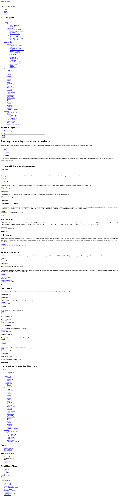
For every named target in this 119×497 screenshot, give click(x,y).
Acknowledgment (8, 486)
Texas (8, 100)
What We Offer (8, 42)
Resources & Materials (16, 37)
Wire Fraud (13, 26)
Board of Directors (12, 112)
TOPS (12, 66)
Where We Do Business (13, 124)
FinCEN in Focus (14, 25)
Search (2, 133)
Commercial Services (15, 53)
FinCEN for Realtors (15, 39)
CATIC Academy (14, 57)
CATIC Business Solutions (17, 50)
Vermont (9, 102)
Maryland (9, 83)
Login (5, 11)
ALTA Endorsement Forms (11, 487)
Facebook (6, 472)
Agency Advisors (14, 47)
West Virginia (10, 106)
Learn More (4, 211)
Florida (9, 74)
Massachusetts (10, 84)
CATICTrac (13, 60)
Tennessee (9, 99)
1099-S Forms (7, 495)
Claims (5, 9)
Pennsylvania (10, 95)
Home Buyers (7, 152)
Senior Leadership (11, 119)
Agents (9, 23)
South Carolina (11, 98)
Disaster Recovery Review (17, 63)
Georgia (9, 76)
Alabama (9, 70)
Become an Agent (5, 162)
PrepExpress (13, 64)
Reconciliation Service (6, 280)
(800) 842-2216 (8, 450)
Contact (6, 462)
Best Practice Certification (7, 281)
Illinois (9, 77)
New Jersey (10, 89)
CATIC (2, 2)
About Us (6, 111)
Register (6, 12)
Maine (8, 82)
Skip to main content (6, 1)
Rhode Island (10, 96)
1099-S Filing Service (16, 45)
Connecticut (10, 71)
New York (9, 90)
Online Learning (8, 489)
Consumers (10, 28)
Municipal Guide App (16, 61)
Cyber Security (8, 483)
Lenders (9, 41)
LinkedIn (6, 469)
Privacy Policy (7, 459)
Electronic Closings (9, 484)
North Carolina (11, 92)
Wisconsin (9, 108)
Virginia (9, 103)
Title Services (13, 54)
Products (9, 55)
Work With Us (7, 22)
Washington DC (11, 105)
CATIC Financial (11, 115)
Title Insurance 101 (15, 34)
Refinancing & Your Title (16, 31)
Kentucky (9, 80)
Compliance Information (10, 493)
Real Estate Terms (15, 32)
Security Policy (8, 461)
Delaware (9, 73)
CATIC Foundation (12, 118)
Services (9, 44)
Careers (9, 114)
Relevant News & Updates (17, 38)
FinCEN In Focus (5, 182)
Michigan (9, 86)
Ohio (8, 93)
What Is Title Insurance (10, 490)
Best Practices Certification (17, 48)
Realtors (9, 35)
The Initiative (10, 122)
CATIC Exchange (15, 51)
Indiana (9, 79)
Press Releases (11, 121)
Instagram (6, 470)
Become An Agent (8, 131)
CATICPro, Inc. (14, 58)
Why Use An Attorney (16, 29)
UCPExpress (13, 67)
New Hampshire (11, 87)
